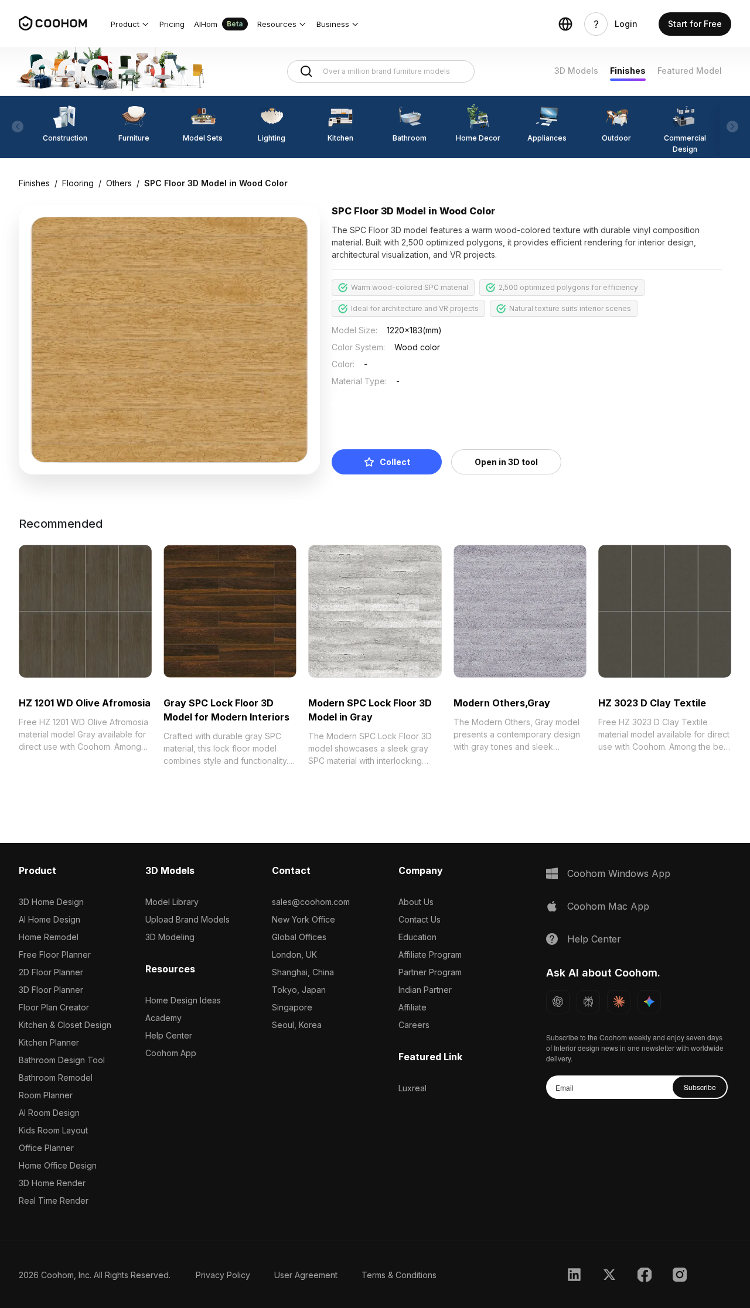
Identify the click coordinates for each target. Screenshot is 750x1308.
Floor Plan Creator (54, 1007)
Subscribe (700, 1087)
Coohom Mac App (608, 906)
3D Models (576, 71)
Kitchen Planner (49, 1042)
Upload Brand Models (187, 919)
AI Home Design (49, 919)
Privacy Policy (223, 1275)
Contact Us (419, 919)
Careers (413, 1025)
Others (119, 183)
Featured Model (689, 71)
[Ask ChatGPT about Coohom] (558, 1001)
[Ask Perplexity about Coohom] (588, 1001)
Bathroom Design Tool (62, 1060)
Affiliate (412, 1007)
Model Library (172, 902)
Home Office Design (58, 1165)
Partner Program (430, 972)
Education (417, 937)
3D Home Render (52, 1183)
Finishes (628, 71)
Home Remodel (49, 937)
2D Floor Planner (51, 972)
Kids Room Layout (53, 1130)
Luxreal (412, 1088)
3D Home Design (51, 902)
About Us (416, 902)
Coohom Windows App (618, 873)
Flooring (78, 183)
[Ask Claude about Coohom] (618, 1001)
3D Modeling (170, 937)
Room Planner (46, 1095)
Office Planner (46, 1148)
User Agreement (306, 1275)
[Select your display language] (565, 24)
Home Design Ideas (183, 1000)
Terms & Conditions (399, 1275)
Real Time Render (53, 1200)
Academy (163, 1018)
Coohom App (170, 1053)
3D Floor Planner (51, 990)
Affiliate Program (430, 954)
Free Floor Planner (55, 954)
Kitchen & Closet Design (65, 1025)
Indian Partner (425, 990)
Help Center (168, 1035)
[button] (130, 24)
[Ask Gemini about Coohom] (649, 1001)
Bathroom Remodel (56, 1077)
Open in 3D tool (506, 462)
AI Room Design (49, 1113)
